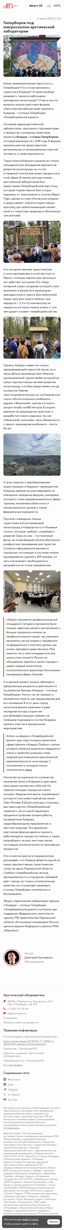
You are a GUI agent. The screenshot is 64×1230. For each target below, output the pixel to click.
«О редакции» (11, 1128)
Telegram (13, 1089)
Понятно (53, 1222)
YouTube (12, 1099)
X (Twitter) (14, 1094)
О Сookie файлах (13, 1065)
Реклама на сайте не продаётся (20, 1022)
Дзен (11, 1084)
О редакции (10, 1018)
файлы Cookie (30, 1219)
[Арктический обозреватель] (8, 5)
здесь (28, 770)
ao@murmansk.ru (16, 1013)
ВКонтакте (14, 1079)
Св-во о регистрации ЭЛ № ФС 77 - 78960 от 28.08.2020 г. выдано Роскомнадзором (28, 1043)
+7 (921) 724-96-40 (17, 1008)
